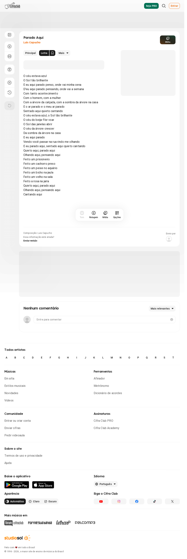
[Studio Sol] (17, 538)
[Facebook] (136, 501)
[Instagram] (118, 501)
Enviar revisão (30, 240)
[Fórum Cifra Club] (13, 523)
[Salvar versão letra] (52, 53)
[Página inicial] (12, 5)
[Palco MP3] (85, 522)
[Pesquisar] (163, 6)
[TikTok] (154, 501)
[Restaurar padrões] (9, 105)
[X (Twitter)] (172, 501)
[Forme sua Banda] (40, 522)
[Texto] (9, 69)
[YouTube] (101, 501)
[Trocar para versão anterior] (9, 92)
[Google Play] (16, 485)
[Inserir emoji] (172, 319)
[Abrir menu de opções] (9, 34)
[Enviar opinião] (9, 82)
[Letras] (63, 522)
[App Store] (43, 485)
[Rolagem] (9, 46)
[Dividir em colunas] (9, 56)
